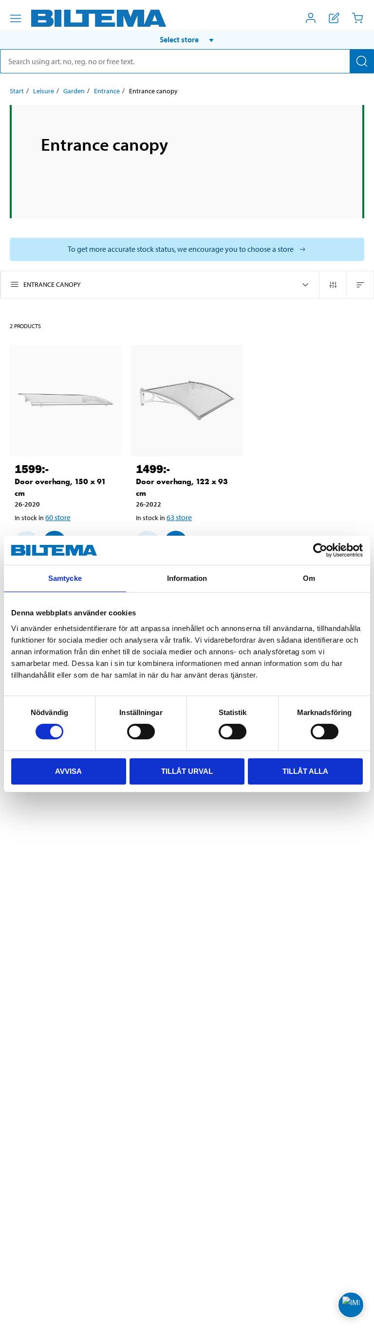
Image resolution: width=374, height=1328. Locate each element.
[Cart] (357, 18)
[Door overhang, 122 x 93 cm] (187, 400)
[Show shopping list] (334, 18)
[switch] (141, 731)
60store (58, 517)
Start (17, 91)
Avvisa (68, 771)
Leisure (43, 91)
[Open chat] (351, 1305)
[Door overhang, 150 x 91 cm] (65, 400)
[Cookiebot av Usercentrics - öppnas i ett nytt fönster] (320, 550)
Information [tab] (187, 578)
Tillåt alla (305, 771)
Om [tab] (309, 578)
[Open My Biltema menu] (310, 18)
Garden (74, 91)
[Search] (362, 61)
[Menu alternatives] (15, 18)
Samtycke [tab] (65, 578)
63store (179, 517)
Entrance (107, 91)
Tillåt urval (187, 771)
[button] (187, 39)
